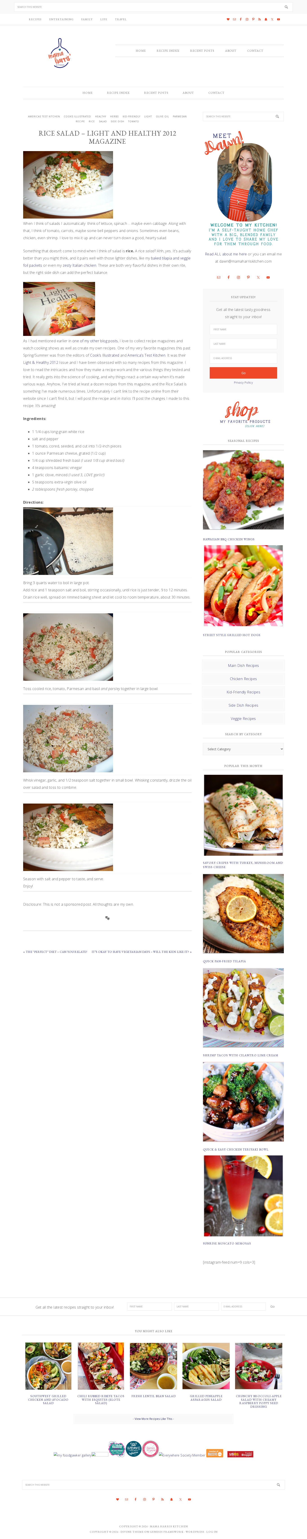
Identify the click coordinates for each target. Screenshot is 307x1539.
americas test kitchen (44, 116)
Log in (212, 1532)
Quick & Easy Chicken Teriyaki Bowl (236, 1149)
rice (92, 121)
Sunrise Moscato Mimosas (227, 1243)
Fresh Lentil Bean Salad (153, 1396)
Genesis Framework (167, 1532)
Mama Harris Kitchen (169, 1526)
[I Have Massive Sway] (214, 1455)
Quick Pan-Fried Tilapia (224, 961)
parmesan (180, 116)
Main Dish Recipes (243, 665)
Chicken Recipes (243, 678)
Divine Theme (132, 1532)
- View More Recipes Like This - (153, 1419)
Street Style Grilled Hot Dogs (231, 635)
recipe (80, 121)
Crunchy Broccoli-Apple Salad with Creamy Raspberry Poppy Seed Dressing (259, 1401)
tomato (133, 121)
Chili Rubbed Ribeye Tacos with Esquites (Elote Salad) (101, 1399)
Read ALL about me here (226, 254)
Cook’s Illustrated (104, 355)
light (148, 116)
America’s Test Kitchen (146, 355)
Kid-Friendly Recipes (243, 692)
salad (103, 121)
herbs (114, 116)
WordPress (195, 1532)
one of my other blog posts (95, 340)
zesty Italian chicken (79, 265)
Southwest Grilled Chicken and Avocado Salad (48, 1399)
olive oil (162, 116)
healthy (100, 116)
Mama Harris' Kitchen (60, 53)
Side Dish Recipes (243, 705)
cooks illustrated (77, 116)
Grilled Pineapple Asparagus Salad (206, 1398)
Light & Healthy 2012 (40, 362)
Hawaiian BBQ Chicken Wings (229, 539)
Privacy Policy (243, 382)
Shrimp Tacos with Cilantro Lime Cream (240, 1055)
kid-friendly (131, 116)
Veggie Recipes (243, 718)
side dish (117, 121)
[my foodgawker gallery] (72, 1455)
